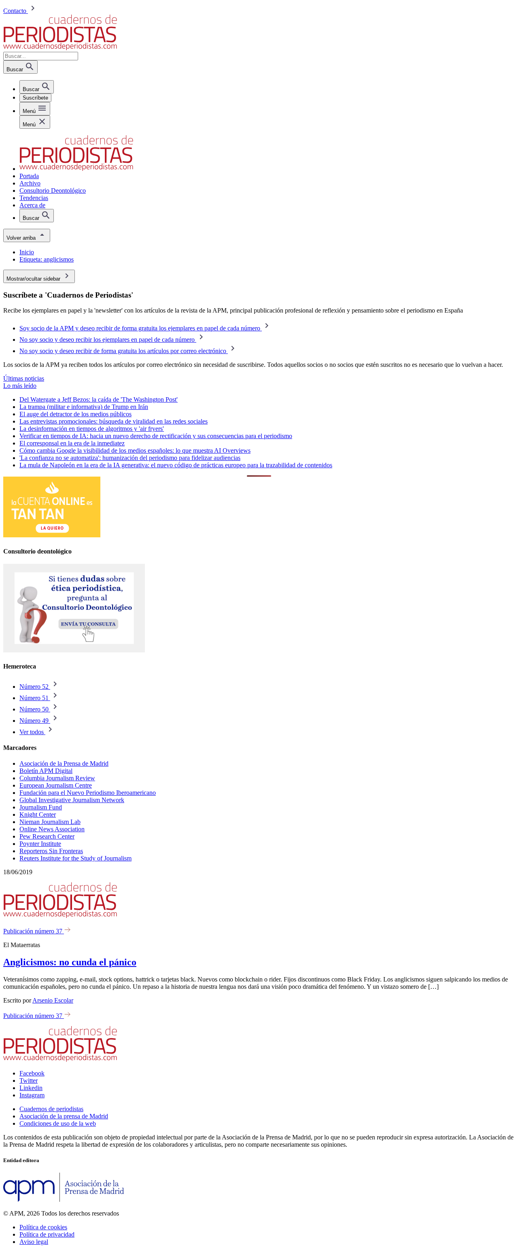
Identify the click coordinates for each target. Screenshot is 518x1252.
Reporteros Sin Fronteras (51, 850)
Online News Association (52, 829)
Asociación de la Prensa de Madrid (63, 763)
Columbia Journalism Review (57, 778)
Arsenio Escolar (52, 1000)
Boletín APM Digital (45, 770)
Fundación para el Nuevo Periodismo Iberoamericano (87, 792)
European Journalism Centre (55, 785)
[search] (36, 87)
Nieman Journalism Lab (50, 821)
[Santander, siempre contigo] (51, 535)
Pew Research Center (46, 836)
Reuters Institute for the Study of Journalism (75, 858)
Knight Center (37, 814)
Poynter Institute (40, 843)
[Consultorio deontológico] (74, 650)
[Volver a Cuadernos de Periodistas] (60, 48)
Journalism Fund (40, 807)
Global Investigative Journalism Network (71, 799)
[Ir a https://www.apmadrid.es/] (63, 1199)
